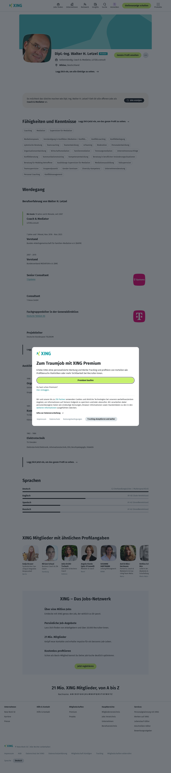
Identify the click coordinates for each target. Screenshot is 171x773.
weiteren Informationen (46, 408)
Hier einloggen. (42, 390)
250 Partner (60, 399)
